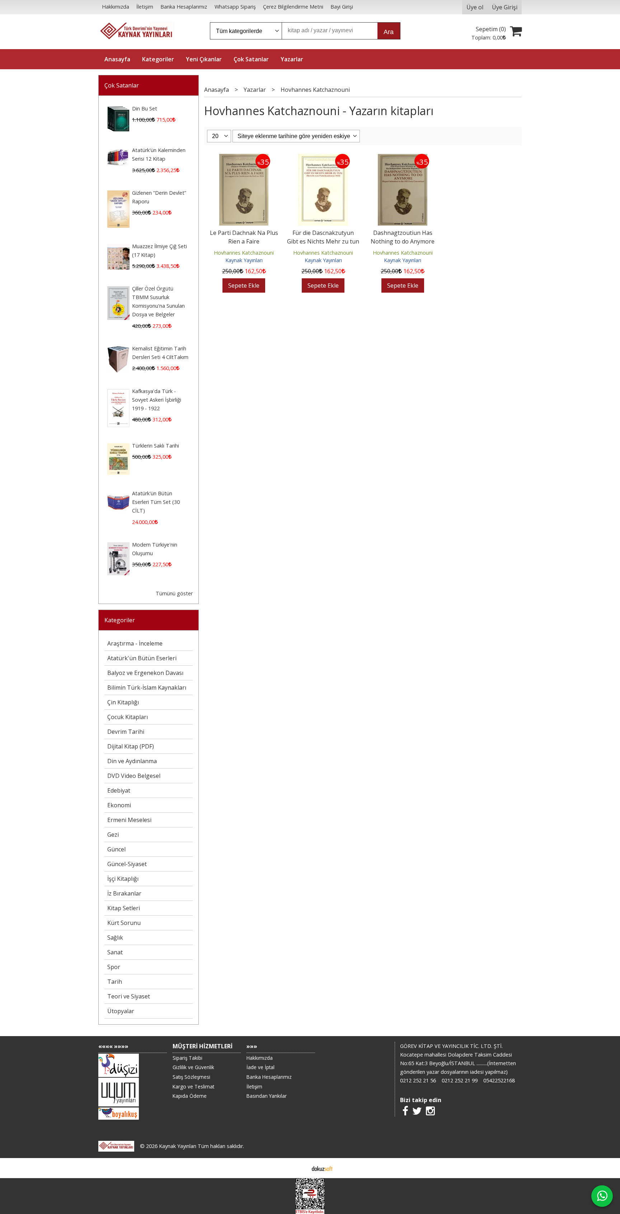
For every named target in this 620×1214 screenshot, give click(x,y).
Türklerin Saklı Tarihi (155, 445)
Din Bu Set (144, 108)
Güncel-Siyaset (127, 864)
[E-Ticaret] (322, 1168)
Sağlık (115, 937)
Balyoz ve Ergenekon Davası (145, 673)
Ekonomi (119, 805)
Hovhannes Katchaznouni (244, 252)
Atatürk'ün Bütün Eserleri (142, 658)
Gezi (113, 835)
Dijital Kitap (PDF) (130, 746)
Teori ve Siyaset (128, 996)
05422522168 (499, 1080)
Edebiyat (118, 790)
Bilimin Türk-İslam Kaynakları (146, 687)
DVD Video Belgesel (133, 776)
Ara (389, 32)
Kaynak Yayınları (244, 260)
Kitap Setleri (123, 908)
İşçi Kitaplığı (122, 879)
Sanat (115, 952)
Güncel (116, 849)
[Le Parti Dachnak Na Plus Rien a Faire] (243, 158)
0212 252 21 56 (418, 1080)
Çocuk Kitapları (127, 717)
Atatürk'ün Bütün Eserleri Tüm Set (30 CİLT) (156, 502)
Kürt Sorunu (124, 923)
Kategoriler (119, 620)
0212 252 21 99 (460, 1080)
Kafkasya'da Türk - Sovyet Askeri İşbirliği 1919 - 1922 (156, 400)
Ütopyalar (120, 1011)
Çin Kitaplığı (123, 702)
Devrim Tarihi (125, 732)
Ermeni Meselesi (129, 820)
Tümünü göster (174, 593)
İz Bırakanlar (124, 893)
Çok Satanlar (121, 85)
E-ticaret (298, 1168)
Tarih (114, 982)
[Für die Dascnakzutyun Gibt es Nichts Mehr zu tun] (323, 158)
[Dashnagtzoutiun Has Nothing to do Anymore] (402, 158)
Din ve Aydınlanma (132, 761)
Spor (113, 967)
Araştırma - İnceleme (135, 643)
